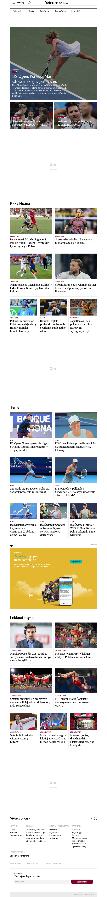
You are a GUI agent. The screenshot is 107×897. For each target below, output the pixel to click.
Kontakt (13, 832)
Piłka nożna (18, 11)
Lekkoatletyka (22, 618)
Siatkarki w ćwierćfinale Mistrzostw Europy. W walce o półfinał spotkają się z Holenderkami (29, 123)
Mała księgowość (79, 838)
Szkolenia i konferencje (20, 856)
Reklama (53, 830)
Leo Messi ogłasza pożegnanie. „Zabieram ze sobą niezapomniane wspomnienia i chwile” (74, 123)
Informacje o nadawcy (35, 838)
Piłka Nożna (20, 203)
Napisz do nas (16, 835)
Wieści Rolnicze (79, 844)
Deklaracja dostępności (36, 841)
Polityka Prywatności (35, 830)
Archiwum (54, 838)
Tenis (31, 11)
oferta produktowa (52, 863)
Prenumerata (55, 835)
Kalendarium (32, 863)
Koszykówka (60, 11)
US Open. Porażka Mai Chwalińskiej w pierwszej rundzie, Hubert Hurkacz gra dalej (37, 79)
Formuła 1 (75, 11)
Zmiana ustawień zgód (36, 832)
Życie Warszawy (79, 846)
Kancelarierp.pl (78, 841)
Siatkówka (44, 11)
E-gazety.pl (77, 832)
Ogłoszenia (54, 832)
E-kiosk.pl (76, 830)
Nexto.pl (75, 835)
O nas (12, 830)
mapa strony (15, 863)
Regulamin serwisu (34, 835)
